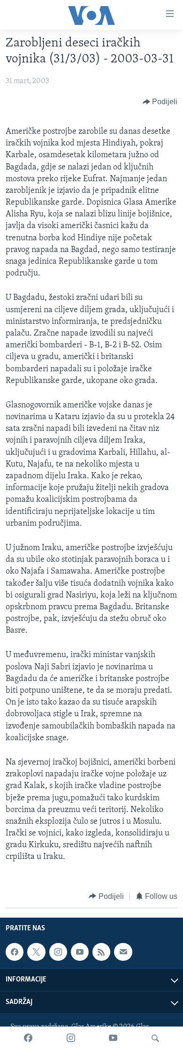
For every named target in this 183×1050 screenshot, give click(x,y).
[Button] (160, 102)
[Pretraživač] (155, 1038)
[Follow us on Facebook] (14, 952)
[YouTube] (113, 1038)
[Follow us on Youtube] (80, 952)
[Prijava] (123, 952)
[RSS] (101, 952)
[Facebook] (28, 1038)
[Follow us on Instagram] (58, 952)
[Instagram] (70, 1038)
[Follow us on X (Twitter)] (36, 952)
